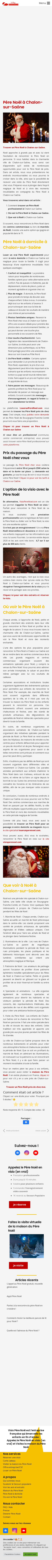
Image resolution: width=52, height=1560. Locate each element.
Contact (6, 1517)
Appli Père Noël (14, 1296)
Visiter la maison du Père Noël (17, 1464)
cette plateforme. (11, 444)
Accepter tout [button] (30, 1554)
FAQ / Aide (8, 1507)
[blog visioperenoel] (10, 3)
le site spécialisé (22, 830)
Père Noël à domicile (12, 1493)
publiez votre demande (38, 414)
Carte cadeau (9, 1460)
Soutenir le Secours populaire (17, 1484)
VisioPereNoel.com (28, 501)
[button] (44, 3)
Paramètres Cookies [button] (12, 1554)
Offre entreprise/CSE (13, 1467)
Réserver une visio (11, 1457)
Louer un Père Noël (12, 1470)
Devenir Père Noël (11, 1513)
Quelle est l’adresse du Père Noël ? (23, 1330)
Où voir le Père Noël (12, 1497)
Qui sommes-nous (11, 1480)
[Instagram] (26, 1152)
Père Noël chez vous (30, 465)
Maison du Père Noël (13, 1490)
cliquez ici (44, 1075)
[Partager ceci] (26, 1122)
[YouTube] (35, 1152)
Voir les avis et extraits (13, 1487)
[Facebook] (17, 1152)
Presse (6, 1510)
